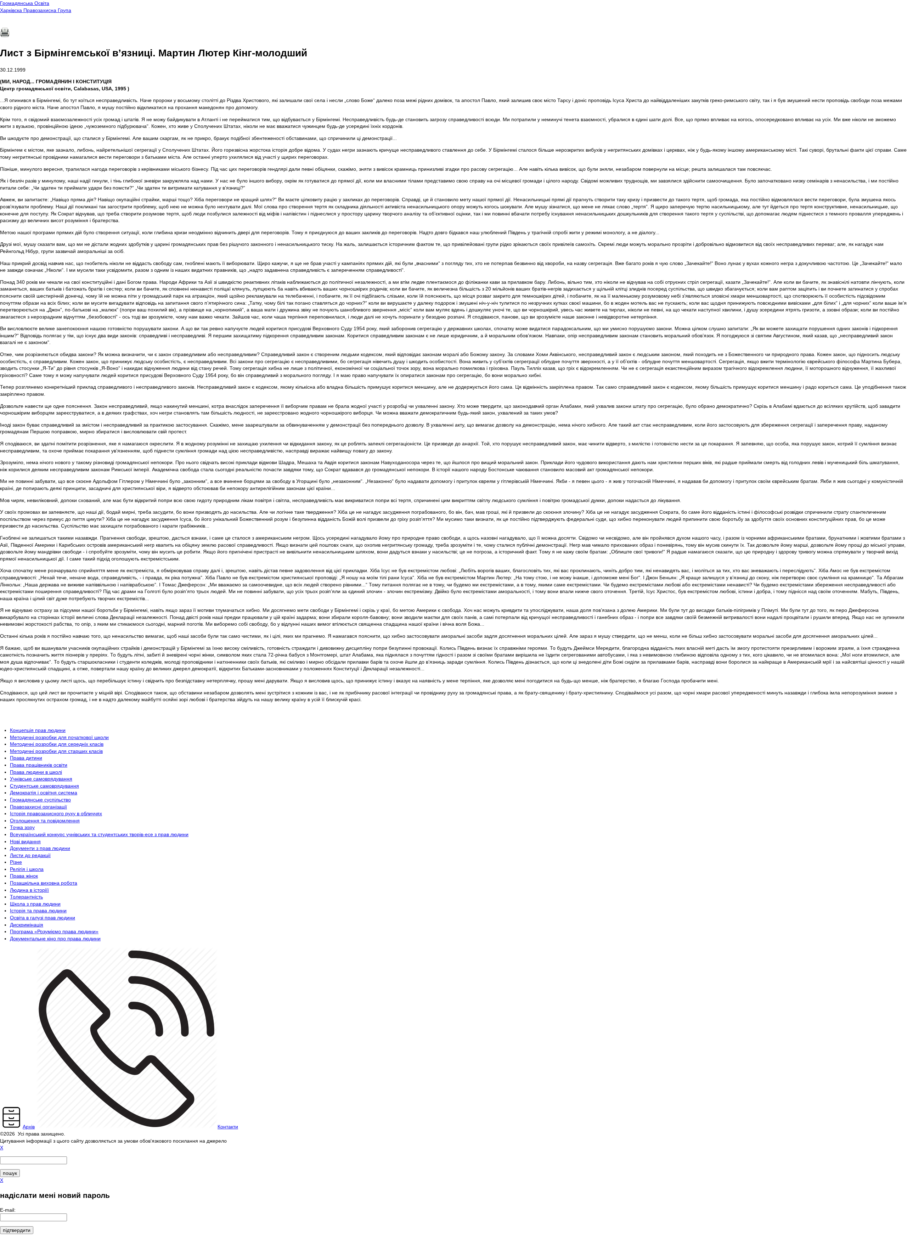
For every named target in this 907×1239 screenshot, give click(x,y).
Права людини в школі (36, 772)
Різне (16, 862)
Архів (29, 1127)
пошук (10, 1173)
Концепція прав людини (38, 730)
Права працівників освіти (38, 765)
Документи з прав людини (40, 848)
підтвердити (16, 1230)
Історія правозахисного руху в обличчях (56, 813)
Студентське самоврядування (44, 786)
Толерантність (26, 897)
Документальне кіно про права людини (55, 938)
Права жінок (24, 876)
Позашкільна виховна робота (43, 883)
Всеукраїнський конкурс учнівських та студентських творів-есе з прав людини (99, 834)
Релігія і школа (27, 869)
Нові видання (25, 841)
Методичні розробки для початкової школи (59, 737)
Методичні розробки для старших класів (56, 751)
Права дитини (26, 758)
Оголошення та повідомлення (45, 820)
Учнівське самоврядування (41, 779)
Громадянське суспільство (40, 799)
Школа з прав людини (35, 904)
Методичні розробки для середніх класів (56, 744)
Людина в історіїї (29, 890)
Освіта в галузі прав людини (42, 917)
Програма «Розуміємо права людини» (54, 931)
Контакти (228, 1127)
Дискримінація (26, 925)
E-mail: (8, 1210)
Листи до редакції (30, 855)
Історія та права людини (38, 910)
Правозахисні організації (38, 807)
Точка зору (22, 827)
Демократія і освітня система (43, 792)
